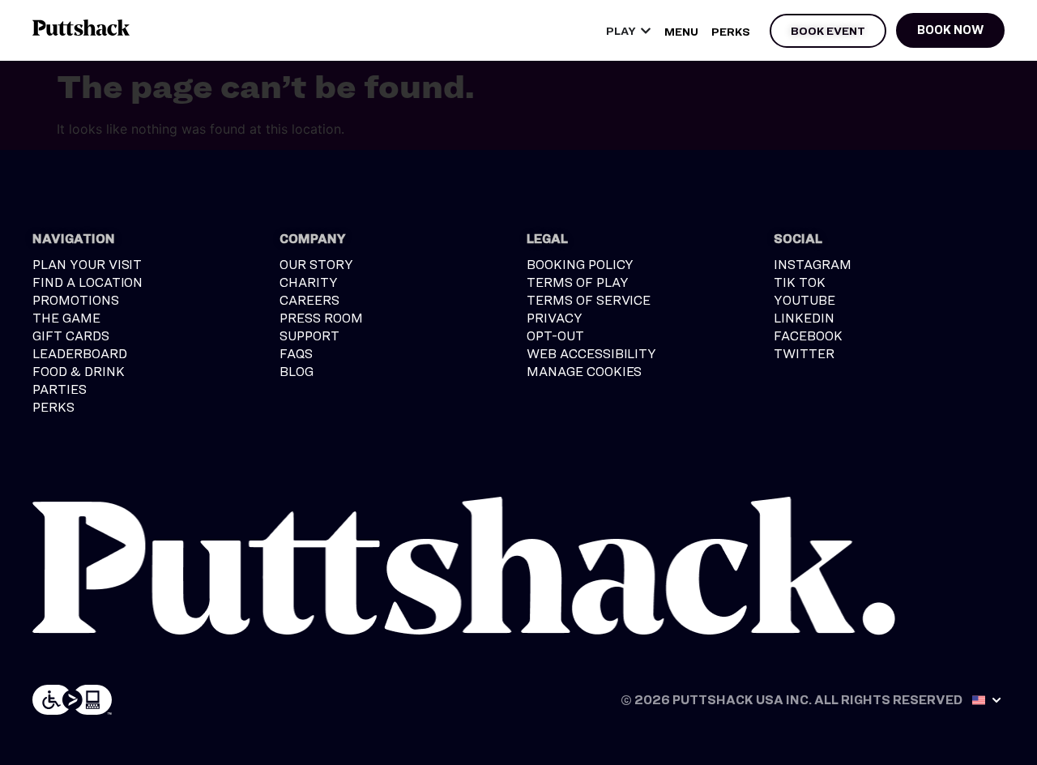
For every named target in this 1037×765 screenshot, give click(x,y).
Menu (681, 31)
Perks (730, 31)
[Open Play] (645, 30)
